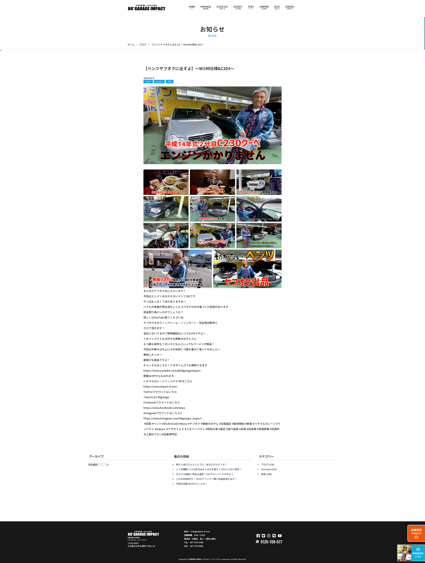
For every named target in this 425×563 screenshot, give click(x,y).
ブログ (148, 81)
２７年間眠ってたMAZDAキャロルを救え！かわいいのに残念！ (209, 469)
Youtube (159, 81)
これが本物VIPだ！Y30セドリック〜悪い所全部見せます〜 (206, 479)
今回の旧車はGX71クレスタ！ (191, 483)
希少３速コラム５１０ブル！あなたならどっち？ (201, 464)
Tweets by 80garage (156, 397)
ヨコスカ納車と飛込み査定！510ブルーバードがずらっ (204, 474)
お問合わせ (416, 531)
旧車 (169, 81)
